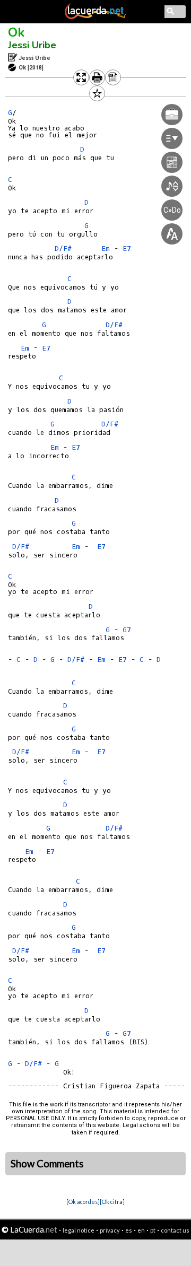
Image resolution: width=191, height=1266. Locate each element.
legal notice (78, 1230)
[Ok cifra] (112, 1201)
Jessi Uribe (32, 45)
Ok (16, 32)
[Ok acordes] (83, 1201)
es (128, 1230)
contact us (175, 1230)
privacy (110, 1230)
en (141, 1230)
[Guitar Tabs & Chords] (95, 17)
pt (152, 1230)
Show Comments (47, 1163)
